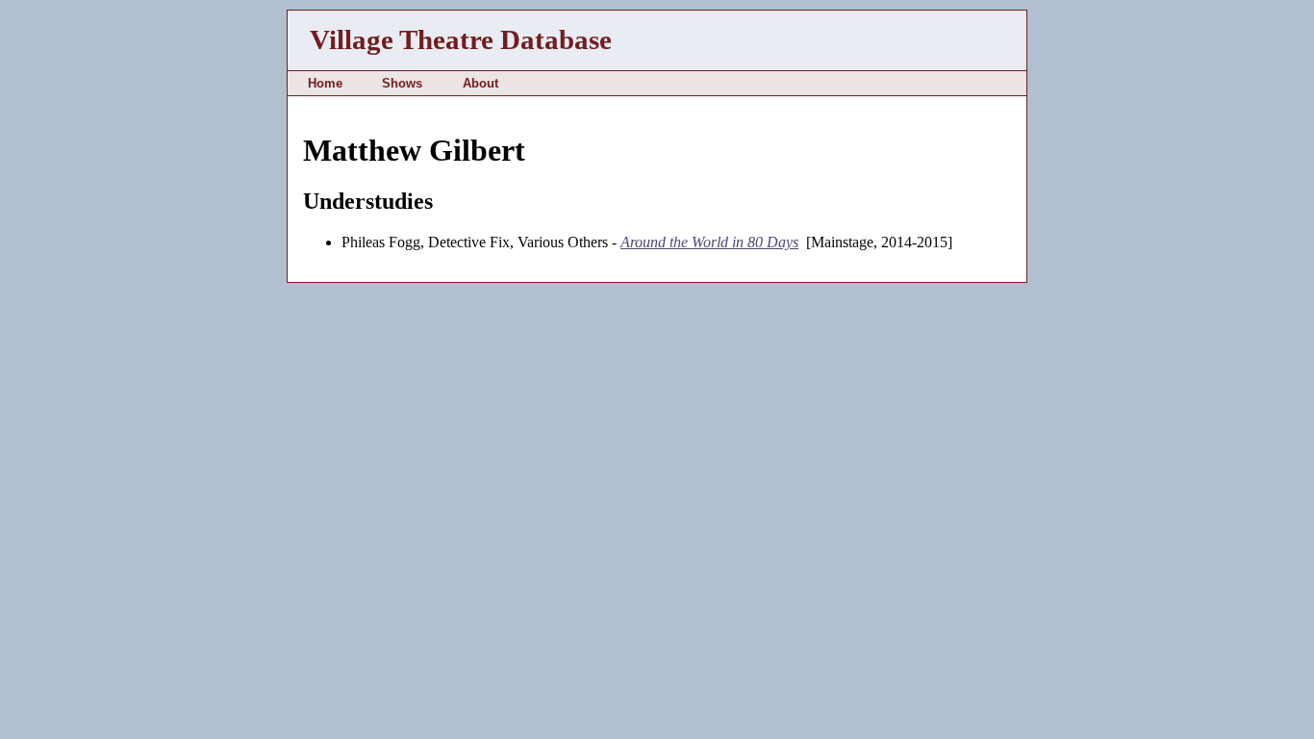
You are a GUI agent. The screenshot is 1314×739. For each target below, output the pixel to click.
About (480, 83)
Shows (402, 83)
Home (325, 83)
